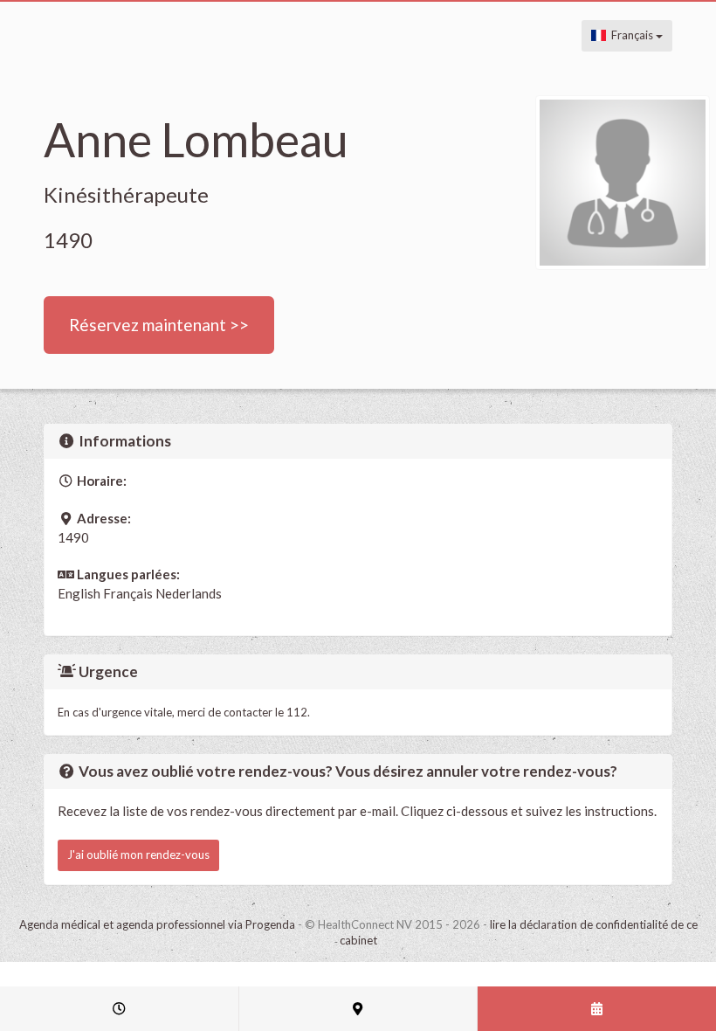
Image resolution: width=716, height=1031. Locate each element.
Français (631, 35)
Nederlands (188, 593)
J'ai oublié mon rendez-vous (138, 854)
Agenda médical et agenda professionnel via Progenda (157, 924)
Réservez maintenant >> (159, 325)
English (79, 593)
